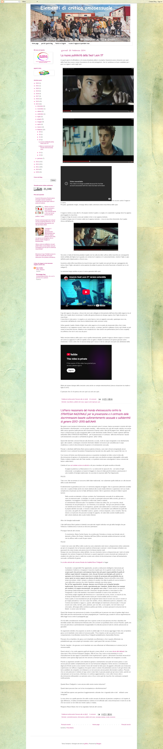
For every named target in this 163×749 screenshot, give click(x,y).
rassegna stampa (100, 717)
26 (40, 134)
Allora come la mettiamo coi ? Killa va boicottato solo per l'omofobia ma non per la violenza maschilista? (45, 246)
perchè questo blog (47, 44)
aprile (39, 124)
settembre (40, 114)
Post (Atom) (70, 728)
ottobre (39, 111)
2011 (37, 167)
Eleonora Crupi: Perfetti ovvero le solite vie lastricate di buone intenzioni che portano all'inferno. (45, 255)
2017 (37, 96)
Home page (35, 44)
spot (99, 402)
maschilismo (70, 402)
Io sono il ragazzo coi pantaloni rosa (79, 44)
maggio (39, 122)
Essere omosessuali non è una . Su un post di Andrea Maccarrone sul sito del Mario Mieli (45, 222)
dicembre (40, 106)
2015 (37, 101)
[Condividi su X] (107, 399)
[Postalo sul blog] (105, 399)
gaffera (86, 743)
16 (40, 152)
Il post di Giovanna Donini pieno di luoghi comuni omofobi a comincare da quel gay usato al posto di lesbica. (45, 200)
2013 (37, 161)
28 (40, 132)
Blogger (98, 743)
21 (40, 137)
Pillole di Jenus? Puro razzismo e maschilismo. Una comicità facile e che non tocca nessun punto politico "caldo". (45, 211)
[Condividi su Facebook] (109, 399)
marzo (39, 127)
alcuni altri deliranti (118, 651)
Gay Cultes (39, 268)
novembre (40, 109)
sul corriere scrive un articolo (79, 465)
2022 (37, 83)
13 (40, 155)
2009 (37, 172)
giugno (39, 119)
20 (40, 139)
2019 (37, 91)
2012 (37, 164)
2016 (37, 99)
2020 (37, 88)
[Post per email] (99, 399)
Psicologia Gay (41, 274)
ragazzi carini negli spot (90, 402)
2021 (37, 86)
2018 (37, 93)
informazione (81, 717)
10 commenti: (93, 399)
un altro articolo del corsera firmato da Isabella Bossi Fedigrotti (82, 562)
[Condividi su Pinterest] (111, 399)
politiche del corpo (79, 402)
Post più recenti (66, 724)
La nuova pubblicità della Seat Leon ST (82, 55)
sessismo (112, 717)
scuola (107, 717)
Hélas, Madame (40, 269)
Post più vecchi (126, 724)
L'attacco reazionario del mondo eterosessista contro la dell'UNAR (95, 416)
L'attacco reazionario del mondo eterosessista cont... (46, 147)
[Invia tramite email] (103, 399)
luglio (39, 116)
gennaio (40, 158)
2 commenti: (92, 714)
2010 (37, 169)
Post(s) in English (60, 44)
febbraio (40, 129)
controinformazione (72, 717)
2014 (37, 104)
